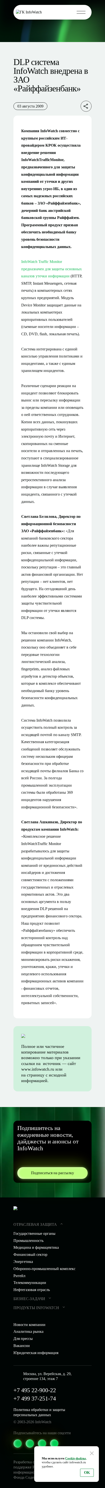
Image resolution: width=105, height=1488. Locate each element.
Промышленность (28, 1240)
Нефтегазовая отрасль (31, 1290)
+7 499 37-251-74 (34, 1398)
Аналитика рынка (28, 1331)
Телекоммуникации (29, 1283)
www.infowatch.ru (37, 1069)
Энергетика (23, 1262)
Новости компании (29, 1325)
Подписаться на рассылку (52, 1173)
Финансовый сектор (30, 1254)
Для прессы (23, 1338)
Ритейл (19, 1276)
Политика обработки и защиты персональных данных (39, 1412)
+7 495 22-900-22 (34, 1390)
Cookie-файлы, (75, 1458)
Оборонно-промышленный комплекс (44, 1269)
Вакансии (21, 1346)
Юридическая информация (35, 1353)
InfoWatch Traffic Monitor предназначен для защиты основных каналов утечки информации (51, 269)
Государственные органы (34, 1233)
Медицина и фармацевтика (36, 1247)
